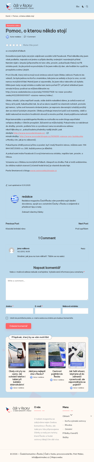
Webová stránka (70, 306)
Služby (66, 437)
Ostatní (68, 429)
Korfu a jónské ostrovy (75, 421)
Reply (83, 248)
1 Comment (31, 37)
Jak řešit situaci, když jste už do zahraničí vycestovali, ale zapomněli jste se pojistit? (77, 378)
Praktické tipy (17, 365)
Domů (8, 16)
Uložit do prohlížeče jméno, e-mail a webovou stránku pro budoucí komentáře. (41, 318)
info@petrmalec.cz (41, 457)
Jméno (9, 306)
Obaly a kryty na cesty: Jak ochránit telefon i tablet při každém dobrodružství (17, 378)
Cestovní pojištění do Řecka (57, 374)
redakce (27, 196)
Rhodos (68, 425)
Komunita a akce (13, 25)
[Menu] (77, 6)
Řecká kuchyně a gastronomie (37, 363)
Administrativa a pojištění (57, 364)
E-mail (39, 306)
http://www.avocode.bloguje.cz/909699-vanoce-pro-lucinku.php (51, 136)
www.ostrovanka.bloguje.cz (43, 170)
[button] (32, 212)
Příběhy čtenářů (70, 433)
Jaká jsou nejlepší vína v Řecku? (37, 372)
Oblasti (66, 416)
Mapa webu (56, 457)
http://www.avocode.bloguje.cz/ (29, 133)
